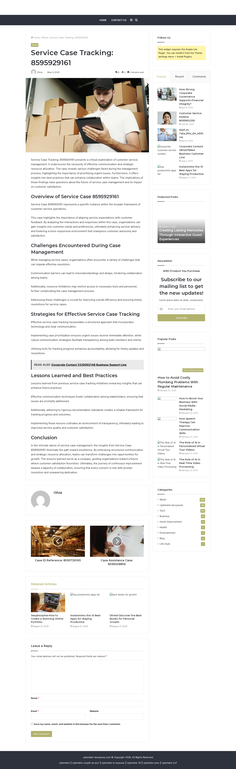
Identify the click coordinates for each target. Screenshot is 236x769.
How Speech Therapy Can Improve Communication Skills (189, 426)
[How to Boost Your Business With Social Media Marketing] (167, 403)
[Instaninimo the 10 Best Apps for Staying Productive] (87, 602)
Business (164, 516)
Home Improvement (171, 521)
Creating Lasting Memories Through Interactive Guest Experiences (181, 234)
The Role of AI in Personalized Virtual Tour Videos (192, 446)
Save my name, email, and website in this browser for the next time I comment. (77, 724)
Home (103, 20)
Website (94, 711)
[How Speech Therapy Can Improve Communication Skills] (167, 423)
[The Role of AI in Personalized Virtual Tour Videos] (167, 448)
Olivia (58, 493)
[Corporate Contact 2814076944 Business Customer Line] (167, 151)
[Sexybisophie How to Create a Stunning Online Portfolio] (48, 602)
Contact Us (118, 20)
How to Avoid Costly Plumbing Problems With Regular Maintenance (178, 382)
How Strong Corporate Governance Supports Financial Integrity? (191, 96)
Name (35, 698)
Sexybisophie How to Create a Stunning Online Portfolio (47, 619)
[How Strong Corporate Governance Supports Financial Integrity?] (167, 94)
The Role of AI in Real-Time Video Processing (189, 463)
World (45, 37)
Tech (162, 510)
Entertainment (167, 532)
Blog (162, 538)
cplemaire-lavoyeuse (171, 505)
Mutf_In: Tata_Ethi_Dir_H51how (191, 133)
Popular (161, 76)
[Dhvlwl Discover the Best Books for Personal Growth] (127, 602)
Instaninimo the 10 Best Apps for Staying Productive (85, 619)
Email (35, 711)
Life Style (165, 543)
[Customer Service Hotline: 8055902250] (167, 118)
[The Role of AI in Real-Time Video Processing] (167, 464)
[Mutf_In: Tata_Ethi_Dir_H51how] (167, 134)
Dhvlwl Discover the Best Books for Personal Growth (126, 619)
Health (163, 527)
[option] (181, 224)
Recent (179, 76)
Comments (199, 76)
